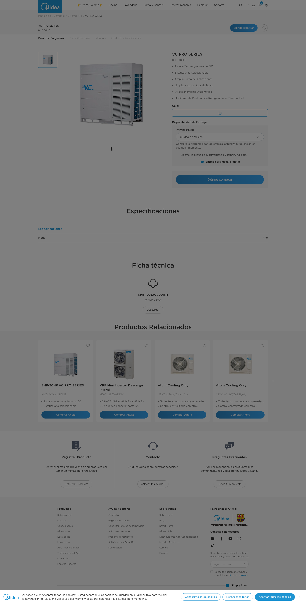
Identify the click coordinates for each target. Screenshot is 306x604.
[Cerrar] (299, 597)
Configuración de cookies (201, 596)
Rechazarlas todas (237, 596)
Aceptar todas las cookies (275, 596)
